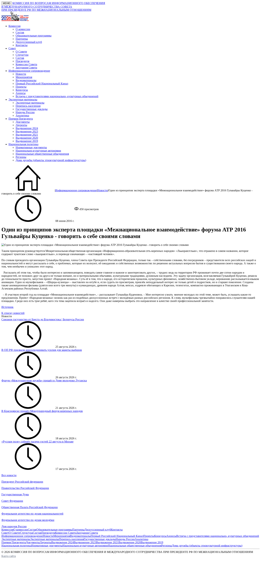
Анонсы (21, 93)
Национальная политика (16, 545)
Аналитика (22, 115)
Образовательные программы (33, 35)
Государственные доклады (32, 109)
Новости (21, 73)
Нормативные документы (31, 147)
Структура (22, 54)
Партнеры (22, 38)
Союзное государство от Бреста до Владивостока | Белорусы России (42, 319)
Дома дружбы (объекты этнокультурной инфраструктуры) (51, 160)
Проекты (21, 86)
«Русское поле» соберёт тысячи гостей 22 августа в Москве (37, 441)
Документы (23, 121)
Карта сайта (8, 556)
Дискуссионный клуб (29, 41)
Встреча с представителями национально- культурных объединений (57, 96)
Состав (20, 32)
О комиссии (23, 29)
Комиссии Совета (26, 64)
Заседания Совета (26, 67)
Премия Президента (13, 542)
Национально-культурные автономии (38, 150)
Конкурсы (22, 89)
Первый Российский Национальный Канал (42, 83)
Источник (7, 307)
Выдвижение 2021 (27, 134)
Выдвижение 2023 (27, 131)
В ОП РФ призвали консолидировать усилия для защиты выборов (41, 349)
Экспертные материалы (30, 102)
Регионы (21, 157)
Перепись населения (28, 105)
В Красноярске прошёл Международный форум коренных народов (42, 411)
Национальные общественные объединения (42, 153)
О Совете (21, 51)
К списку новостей (13, 313)
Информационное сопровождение (76, 190)
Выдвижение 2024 (27, 128)
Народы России (25, 112)
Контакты (22, 45)
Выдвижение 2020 (27, 137)
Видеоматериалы (26, 80)
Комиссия (7, 529)
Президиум (22, 61)
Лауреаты (21, 125)
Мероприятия (24, 77)
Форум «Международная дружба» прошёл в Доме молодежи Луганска (44, 380)
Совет (5, 532)
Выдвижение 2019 (27, 141)
